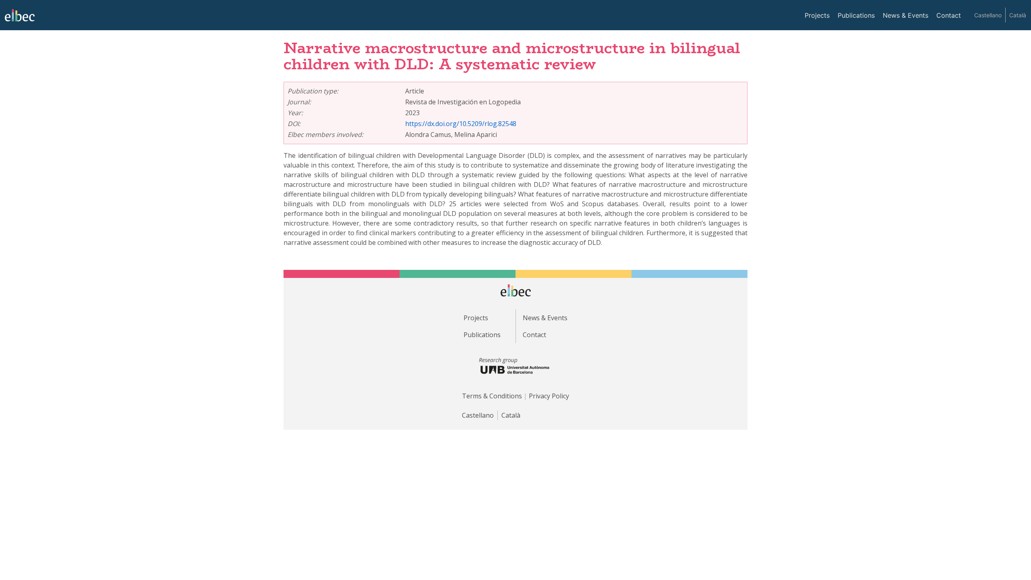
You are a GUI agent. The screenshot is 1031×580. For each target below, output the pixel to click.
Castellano (988, 15)
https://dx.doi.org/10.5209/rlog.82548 (460, 123)
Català (1017, 15)
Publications (856, 15)
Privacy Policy (549, 396)
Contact (948, 15)
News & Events (905, 15)
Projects (817, 15)
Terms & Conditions (492, 396)
